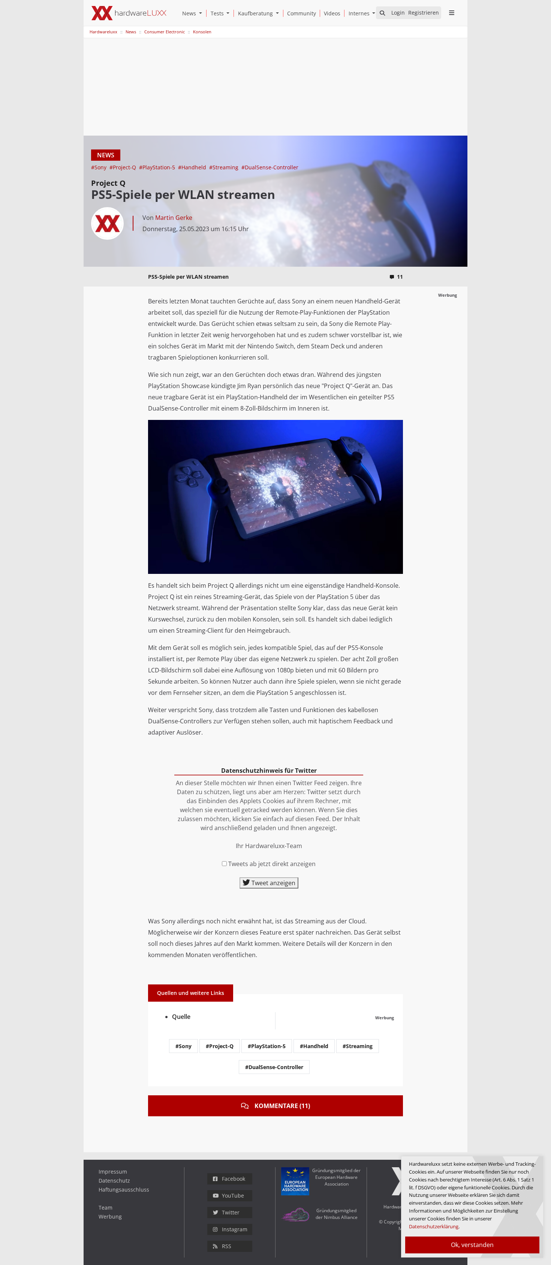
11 (400, 276)
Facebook (233, 1178)
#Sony (99, 167)
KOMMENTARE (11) (282, 1106)
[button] (202, 13)
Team (105, 1207)
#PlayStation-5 (158, 167)
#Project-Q (123, 167)
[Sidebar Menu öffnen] (451, 12)
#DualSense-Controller (269, 167)
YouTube (233, 1195)
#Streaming (224, 167)
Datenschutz (114, 1180)
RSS (226, 1246)
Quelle (181, 1017)
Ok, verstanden (472, 1245)
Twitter (231, 1212)
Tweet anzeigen (272, 883)
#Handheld (193, 167)
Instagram (234, 1229)
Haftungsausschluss (124, 1189)
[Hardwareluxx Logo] (128, 13)
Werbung (110, 1216)
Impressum (113, 1171)
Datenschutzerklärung (433, 1226)
